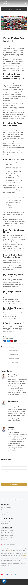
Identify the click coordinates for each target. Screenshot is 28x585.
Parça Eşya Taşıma (5, 521)
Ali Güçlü (11, 428)
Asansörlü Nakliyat (5, 509)
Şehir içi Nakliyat (5, 512)
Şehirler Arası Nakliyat (6, 507)
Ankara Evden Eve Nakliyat (7, 530)
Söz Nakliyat (4, 540)
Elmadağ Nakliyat (14, 350)
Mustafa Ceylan (13, 375)
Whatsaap (9, 9)
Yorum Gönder (14, 484)
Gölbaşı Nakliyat (14, 362)
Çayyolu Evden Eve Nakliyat (7, 533)
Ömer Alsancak (13, 401)
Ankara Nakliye (4, 523)
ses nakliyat (9, 550)
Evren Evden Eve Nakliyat (13, 336)
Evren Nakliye (10, 338)
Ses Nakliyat (8, 33)
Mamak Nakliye (14, 354)
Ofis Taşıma (3, 514)
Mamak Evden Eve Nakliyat (7, 537)
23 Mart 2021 (13, 376)
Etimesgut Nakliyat (14, 358)
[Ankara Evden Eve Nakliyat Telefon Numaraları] (4, 581)
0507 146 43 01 (19, 9)
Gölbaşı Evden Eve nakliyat (7, 535)
